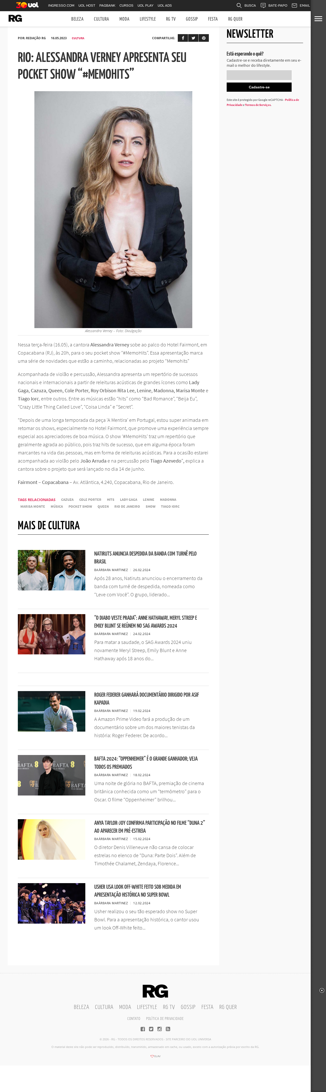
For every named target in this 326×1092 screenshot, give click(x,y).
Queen (103, 506)
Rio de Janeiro (127, 506)
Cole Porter (90, 499)
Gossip (192, 19)
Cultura (101, 19)
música (57, 506)
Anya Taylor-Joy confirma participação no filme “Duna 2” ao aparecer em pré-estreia (149, 827)
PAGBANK (107, 5)
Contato (133, 1019)
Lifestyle (148, 19)
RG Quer (235, 19)
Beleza (77, 19)
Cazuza (67, 499)
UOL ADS (165, 5)
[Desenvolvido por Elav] (155, 1058)
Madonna (168, 499)
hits (110, 499)
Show (150, 506)
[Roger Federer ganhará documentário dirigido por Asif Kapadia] (51, 730)
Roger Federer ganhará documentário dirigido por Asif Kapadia (146, 699)
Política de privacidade (165, 1019)
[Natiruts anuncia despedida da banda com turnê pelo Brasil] (51, 589)
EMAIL (305, 5)
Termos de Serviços (258, 105)
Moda (124, 19)
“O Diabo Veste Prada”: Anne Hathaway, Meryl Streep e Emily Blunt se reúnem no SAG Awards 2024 (145, 622)
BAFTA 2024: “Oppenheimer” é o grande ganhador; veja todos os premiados (146, 763)
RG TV (171, 19)
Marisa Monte (32, 506)
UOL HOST (86, 5)
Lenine (148, 499)
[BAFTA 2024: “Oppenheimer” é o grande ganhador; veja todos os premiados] (51, 794)
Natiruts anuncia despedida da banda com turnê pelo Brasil (145, 558)
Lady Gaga (128, 499)
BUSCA (250, 5)
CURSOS (126, 5)
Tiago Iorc (170, 506)
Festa (213, 19)
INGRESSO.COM (61, 5)
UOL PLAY (146, 5)
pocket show (80, 506)
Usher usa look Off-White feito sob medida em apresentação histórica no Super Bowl (137, 891)
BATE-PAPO (277, 5)
